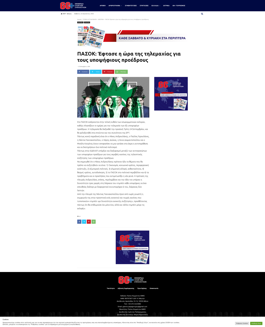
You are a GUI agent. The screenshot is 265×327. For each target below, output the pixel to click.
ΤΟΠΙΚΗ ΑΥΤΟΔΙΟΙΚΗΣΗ (90, 19)
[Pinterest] (89, 222)
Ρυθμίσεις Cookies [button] (242, 323)
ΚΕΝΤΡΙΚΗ (101, 19)
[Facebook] (79, 222)
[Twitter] (84, 222)
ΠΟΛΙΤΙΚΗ (87, 22)
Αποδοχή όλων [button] (256, 323)
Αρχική (79, 19)
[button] (202, 13)
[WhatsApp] (94, 222)
